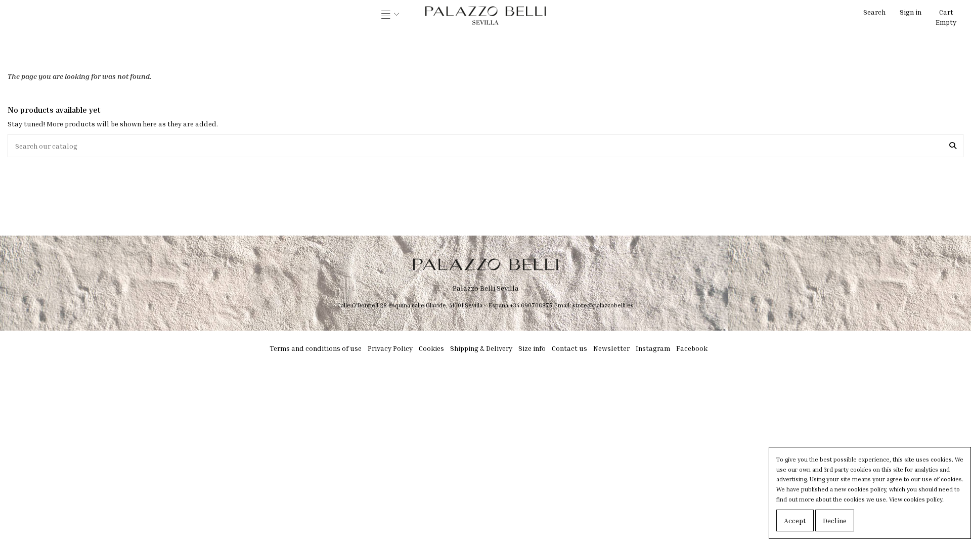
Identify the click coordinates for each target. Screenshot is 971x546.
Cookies (431, 348)
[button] (390, 15)
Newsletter (611, 348)
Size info (532, 348)
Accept (795, 520)
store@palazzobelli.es (603, 305)
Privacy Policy (390, 348)
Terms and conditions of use (316, 348)
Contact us (569, 348)
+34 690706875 (531, 305)
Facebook (692, 348)
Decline (835, 520)
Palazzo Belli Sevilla (486, 288)
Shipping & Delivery (481, 348)
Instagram (653, 348)
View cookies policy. (916, 499)
